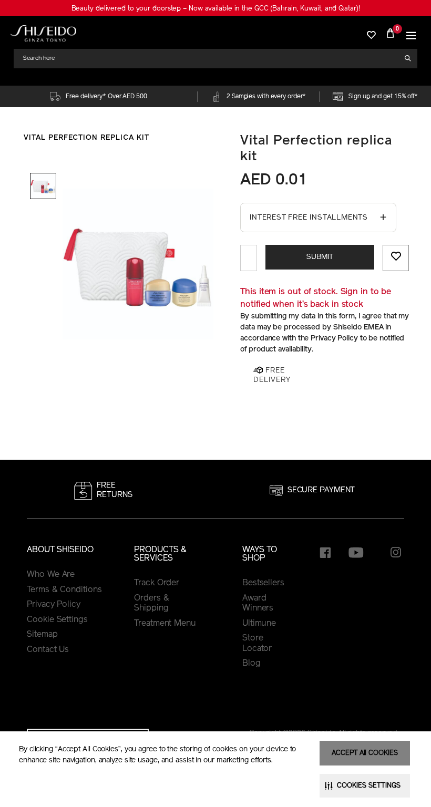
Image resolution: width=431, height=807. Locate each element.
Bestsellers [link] (263, 583)
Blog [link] (251, 663)
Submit (319, 257)
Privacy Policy (53, 605)
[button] (411, 33)
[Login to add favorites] (396, 258)
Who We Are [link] (51, 575)
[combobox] (212, 58)
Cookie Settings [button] (57, 620)
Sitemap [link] (42, 634)
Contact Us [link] (48, 650)
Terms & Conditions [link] (64, 590)
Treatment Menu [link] (165, 623)
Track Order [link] (156, 583)
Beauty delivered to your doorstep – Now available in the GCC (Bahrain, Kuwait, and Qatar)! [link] (215, 8)
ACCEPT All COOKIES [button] (364, 753)
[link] (43, 33)
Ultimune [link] (259, 623)
